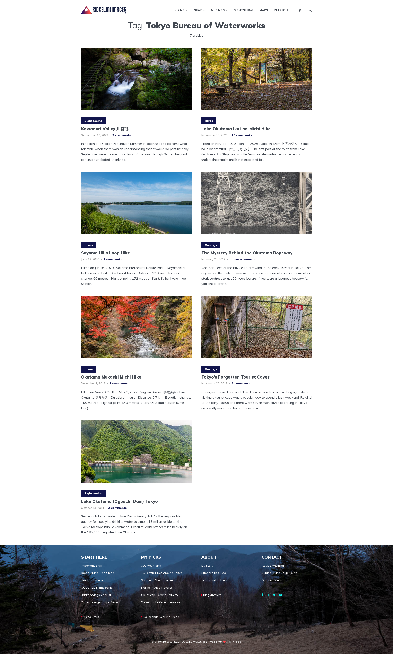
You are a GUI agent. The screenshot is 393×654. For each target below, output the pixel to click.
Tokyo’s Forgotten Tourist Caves (235, 377)
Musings (218, 10)
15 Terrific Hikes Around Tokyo (161, 573)
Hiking (179, 10)
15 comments (242, 135)
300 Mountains (151, 565)
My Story (207, 565)
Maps (264, 10)
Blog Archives (212, 595)
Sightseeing (243, 10)
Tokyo (238, 641)
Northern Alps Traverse (157, 587)
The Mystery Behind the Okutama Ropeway (246, 253)
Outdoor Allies (271, 580)
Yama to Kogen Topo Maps (99, 602)
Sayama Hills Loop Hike (105, 253)
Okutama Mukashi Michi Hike (111, 377)
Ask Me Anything (273, 565)
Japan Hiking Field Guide (97, 573)
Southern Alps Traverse (157, 580)
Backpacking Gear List (96, 595)
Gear (198, 10)
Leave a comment (243, 259)
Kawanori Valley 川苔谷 (105, 128)
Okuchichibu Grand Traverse (160, 595)
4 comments (112, 259)
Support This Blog (213, 573)
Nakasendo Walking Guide (161, 617)
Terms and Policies (214, 580)
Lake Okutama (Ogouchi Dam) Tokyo (119, 501)
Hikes (209, 121)
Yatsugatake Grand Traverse (160, 602)
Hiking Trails (91, 617)
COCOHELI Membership (97, 587)
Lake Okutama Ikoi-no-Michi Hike (236, 128)
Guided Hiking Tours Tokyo (280, 573)
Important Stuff (91, 565)
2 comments (121, 135)
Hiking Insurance (92, 580)
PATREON (281, 10)
